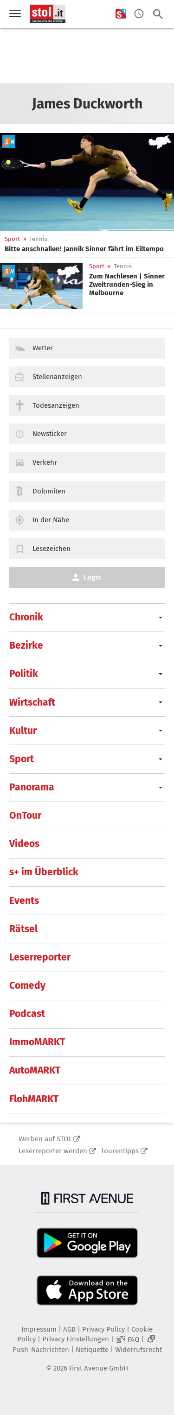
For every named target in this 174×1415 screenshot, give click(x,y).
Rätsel (23, 929)
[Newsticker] (139, 14)
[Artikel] (87, 182)
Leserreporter (40, 957)
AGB (69, 1329)
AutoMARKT (34, 1070)
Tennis (38, 238)
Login (92, 577)
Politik (23, 674)
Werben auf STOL (45, 1139)
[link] (84, 249)
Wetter (42, 348)
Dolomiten (48, 491)
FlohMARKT (33, 1099)
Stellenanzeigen (57, 377)
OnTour (25, 815)
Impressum (39, 1329)
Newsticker (49, 434)
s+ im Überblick (43, 872)
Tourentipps (120, 1151)
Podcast (27, 1014)
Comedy (27, 985)
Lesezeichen (51, 548)
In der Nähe (50, 520)
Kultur (23, 731)
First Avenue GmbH (98, 1368)
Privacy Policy (103, 1329)
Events (24, 901)
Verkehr (44, 462)
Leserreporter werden (53, 1151)
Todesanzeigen (55, 405)
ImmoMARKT (37, 1042)
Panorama (31, 787)
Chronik (26, 617)
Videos (24, 844)
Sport (12, 238)
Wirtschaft (32, 702)
